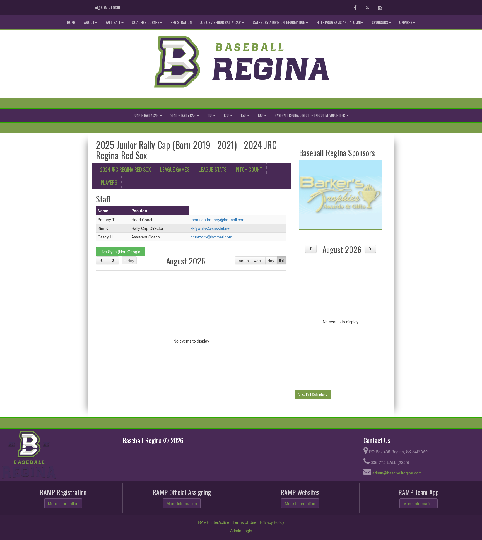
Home (71, 22)
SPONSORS (380, 22)
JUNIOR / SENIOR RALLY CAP (221, 22)
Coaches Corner (145, 22)
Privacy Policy (272, 522)
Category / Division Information (279, 22)
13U (227, 115)
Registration (181, 22)
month (243, 260)
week (258, 260)
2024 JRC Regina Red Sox (125, 169)
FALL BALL (113, 22)
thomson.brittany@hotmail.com (218, 219)
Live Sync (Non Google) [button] (121, 251)
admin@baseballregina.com (397, 473)
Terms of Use (244, 522)
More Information (63, 503)
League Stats (212, 169)
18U (261, 115)
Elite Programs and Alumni (338, 22)
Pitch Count (249, 169)
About (89, 22)
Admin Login (241, 530)
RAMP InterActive (213, 522)
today (129, 260)
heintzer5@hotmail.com (211, 237)
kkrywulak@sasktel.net (211, 228)
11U (210, 115)
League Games (174, 169)
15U (244, 115)
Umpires (405, 22)
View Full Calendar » (313, 394)
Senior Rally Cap (183, 115)
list (281, 260)
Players (109, 182)
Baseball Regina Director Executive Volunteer (310, 115)
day (271, 260)
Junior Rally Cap (146, 115)
